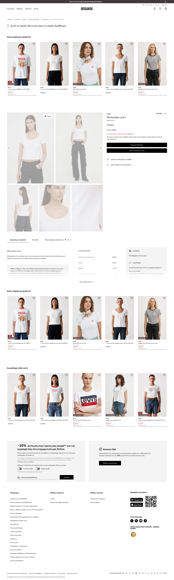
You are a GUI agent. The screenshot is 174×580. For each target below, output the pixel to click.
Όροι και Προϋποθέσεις (35, 573)
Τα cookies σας (61, 573)
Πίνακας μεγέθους (135, 277)
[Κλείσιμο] (165, 1)
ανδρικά (20, 9)
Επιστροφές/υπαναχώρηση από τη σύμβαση (24, 517)
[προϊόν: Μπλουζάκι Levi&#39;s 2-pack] (87, 64)
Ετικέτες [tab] (35, 240)
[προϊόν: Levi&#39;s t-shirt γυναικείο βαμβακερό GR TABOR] (21, 64)
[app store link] (136, 504)
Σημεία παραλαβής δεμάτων (59, 502)
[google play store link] (136, 500)
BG (126, 573)
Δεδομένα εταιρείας (49, 573)
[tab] (58, 239)
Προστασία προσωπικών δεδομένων (17, 573)
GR (136, 573)
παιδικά (28, 9)
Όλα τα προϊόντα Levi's (136, 150)
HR (139, 573)
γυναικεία (10, 9)
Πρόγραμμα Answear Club (18, 520)
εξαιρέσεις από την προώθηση (25, 461)
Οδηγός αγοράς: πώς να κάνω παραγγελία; (24, 506)
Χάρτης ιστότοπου (72, 573)
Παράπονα (13, 539)
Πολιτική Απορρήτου (17, 560)
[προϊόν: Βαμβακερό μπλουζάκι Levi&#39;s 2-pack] (152, 64)
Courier (52, 499)
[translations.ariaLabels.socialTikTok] (145, 521)
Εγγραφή (66, 477)
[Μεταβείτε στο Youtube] (140, 521)
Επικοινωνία (14, 542)
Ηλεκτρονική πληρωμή (97, 499)
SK (157, 573)
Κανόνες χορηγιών (16, 513)
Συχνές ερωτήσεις (16, 531)
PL (148, 573)
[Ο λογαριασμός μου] (154, 8)
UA (160, 573)
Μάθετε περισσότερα (110, 463)
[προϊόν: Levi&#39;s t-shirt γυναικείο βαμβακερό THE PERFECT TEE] (152, 395)
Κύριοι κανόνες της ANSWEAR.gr (21, 502)
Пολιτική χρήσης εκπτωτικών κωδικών (22, 557)
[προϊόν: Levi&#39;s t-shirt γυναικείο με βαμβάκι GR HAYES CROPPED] (54, 395)
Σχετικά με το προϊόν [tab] (18, 240)
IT (145, 573)
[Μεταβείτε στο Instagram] (136, 521)
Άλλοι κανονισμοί (15, 535)
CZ (133, 573)
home (36, 9)
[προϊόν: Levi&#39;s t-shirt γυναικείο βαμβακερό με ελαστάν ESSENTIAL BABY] (54, 64)
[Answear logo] (87, 8)
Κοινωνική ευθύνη (16, 550)
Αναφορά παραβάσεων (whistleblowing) (23, 553)
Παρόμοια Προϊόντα (136, 145)
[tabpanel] (87, 263)
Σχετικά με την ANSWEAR (18, 499)
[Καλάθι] (166, 8)
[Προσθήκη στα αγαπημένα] (33, 43)
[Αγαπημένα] (160, 8)
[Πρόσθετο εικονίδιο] (133, 534)
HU (142, 573)
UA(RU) (165, 573)
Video (49, 116)
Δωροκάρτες (14, 524)
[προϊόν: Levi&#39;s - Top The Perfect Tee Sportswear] (87, 395)
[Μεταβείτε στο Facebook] (132, 521)
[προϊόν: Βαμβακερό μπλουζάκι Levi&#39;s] (119, 395)
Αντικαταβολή (94, 502)
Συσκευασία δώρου (16, 528)
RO (151, 573)
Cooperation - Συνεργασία (18, 546)
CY (130, 573)
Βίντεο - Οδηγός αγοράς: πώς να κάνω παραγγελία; (26, 509)
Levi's (109, 114)
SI (154, 573)
